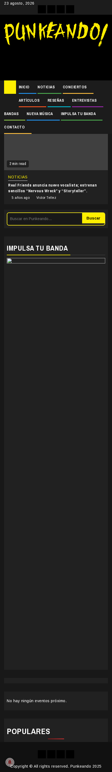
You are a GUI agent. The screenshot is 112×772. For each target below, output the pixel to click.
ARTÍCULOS (29, 100)
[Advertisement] (56, 61)
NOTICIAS (46, 87)
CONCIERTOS (75, 87)
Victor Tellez (46, 198)
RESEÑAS (56, 100)
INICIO (24, 87)
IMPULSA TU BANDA (78, 113)
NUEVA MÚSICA (40, 113)
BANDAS (11, 113)
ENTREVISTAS (84, 100)
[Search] (104, 87)
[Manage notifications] (9, 762)
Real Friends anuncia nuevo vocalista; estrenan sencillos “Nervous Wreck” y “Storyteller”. (52, 188)
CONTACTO (14, 127)
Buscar (93, 218)
